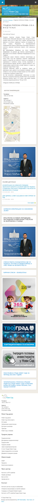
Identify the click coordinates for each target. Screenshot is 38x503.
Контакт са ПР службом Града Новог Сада (14, 493)
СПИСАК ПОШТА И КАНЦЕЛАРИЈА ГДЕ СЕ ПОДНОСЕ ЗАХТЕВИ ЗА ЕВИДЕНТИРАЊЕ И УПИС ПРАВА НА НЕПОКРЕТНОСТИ (18, 263)
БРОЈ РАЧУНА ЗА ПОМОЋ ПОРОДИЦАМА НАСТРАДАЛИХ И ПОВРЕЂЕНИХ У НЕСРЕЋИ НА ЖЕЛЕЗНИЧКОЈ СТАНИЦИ (18, 219)
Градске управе (6, 444)
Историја (4, 422)
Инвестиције (6, 457)
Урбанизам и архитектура (9, 424)
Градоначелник (6, 438)
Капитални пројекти (7, 465)
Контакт (4, 483)
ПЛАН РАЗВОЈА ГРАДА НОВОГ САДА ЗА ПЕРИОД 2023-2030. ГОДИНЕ (16, 374)
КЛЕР (3, 461)
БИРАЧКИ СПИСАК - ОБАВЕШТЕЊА (15, 272)
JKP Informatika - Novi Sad (24, 500)
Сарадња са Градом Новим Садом (11, 491)
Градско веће (5, 442)
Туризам (4, 428)
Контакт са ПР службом (8, 472)
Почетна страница (7, 20)
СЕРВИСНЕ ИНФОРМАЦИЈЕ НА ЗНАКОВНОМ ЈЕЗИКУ (18, 209)
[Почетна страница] (15, 15)
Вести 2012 (5, 477)
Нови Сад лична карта (8, 420)
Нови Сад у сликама (7, 430)
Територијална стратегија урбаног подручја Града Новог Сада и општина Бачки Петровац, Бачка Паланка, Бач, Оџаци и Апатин (18, 384)
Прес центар (6, 469)
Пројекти (4, 463)
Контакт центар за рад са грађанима (12, 486)
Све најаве (31, 203)
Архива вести (5, 479)
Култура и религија (7, 426)
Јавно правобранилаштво (9, 447)
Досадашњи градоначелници (10, 440)
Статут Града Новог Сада (9, 449)
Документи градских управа (9, 453)
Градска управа (7, 434)
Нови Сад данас (7, 414)
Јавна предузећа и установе (10, 451)
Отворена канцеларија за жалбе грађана (13, 489)
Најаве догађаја (9, 182)
